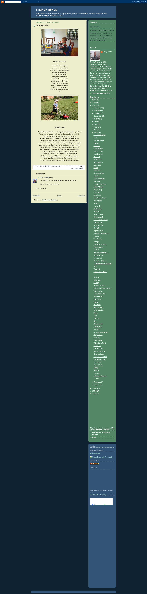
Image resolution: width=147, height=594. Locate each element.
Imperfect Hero (98, 231)
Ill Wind (96, 250)
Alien (95, 316)
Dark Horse (97, 195)
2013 (94, 100)
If (94, 274)
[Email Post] (81, 166)
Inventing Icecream (100, 244)
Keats (96, 137)
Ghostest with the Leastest (103, 288)
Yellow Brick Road (100, 343)
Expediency (97, 170)
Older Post (81, 196)
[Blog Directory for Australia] (94, 464)
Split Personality (99, 179)
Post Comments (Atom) (50, 200)
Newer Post (36, 196)
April (96, 130)
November (97, 110)
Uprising (96, 203)
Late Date (97, 176)
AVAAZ (94, 437)
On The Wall (98, 209)
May (95, 127)
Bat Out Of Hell (99, 310)
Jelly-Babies (98, 159)
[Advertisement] (100, 516)
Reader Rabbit (98, 324)
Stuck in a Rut (98, 225)
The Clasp (97, 318)
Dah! (95, 266)
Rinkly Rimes (107, 52)
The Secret (97, 346)
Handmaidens (98, 162)
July (95, 121)
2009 (94, 391)
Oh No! (96, 168)
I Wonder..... (98, 236)
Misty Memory (98, 335)
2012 (94, 103)
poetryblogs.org (95, 453)
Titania (96, 302)
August (96, 119)
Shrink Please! (98, 296)
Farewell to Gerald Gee (101, 233)
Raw (95, 321)
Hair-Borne (97, 305)
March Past (97, 299)
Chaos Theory (98, 151)
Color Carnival (78, 168)
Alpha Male (97, 165)
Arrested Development (101, 332)
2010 (94, 388)
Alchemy (96, 277)
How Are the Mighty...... (101, 252)
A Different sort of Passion (102, 264)
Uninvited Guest (99, 173)
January (97, 385)
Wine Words (98, 239)
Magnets (96, 143)
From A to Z (97, 362)
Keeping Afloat (98, 247)
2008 (94, 394)
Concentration (98, 148)
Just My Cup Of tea (100, 272)
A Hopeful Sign (98, 255)
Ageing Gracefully (99, 351)
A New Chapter (98, 187)
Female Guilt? (98, 222)
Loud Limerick (98, 154)
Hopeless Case (99, 354)
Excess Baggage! (99, 135)
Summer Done (98, 214)
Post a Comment (40, 188)
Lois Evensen (45, 177)
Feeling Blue (98, 327)
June (96, 124)
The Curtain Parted (100, 198)
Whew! (96, 313)
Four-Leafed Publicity (101, 220)
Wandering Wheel (99, 285)
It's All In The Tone (100, 184)
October (97, 113)
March (96, 132)
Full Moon (97, 181)
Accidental (97, 329)
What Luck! (97, 211)
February (97, 382)
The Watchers (98, 348)
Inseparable (97, 206)
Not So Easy (98, 190)
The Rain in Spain (99, 359)
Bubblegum (97, 280)
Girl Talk (96, 228)
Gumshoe (97, 373)
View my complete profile (101, 93)
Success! (97, 337)
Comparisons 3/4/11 (100, 357)
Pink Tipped (98, 200)
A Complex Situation (100, 376)
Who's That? (98, 258)
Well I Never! (98, 291)
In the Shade (98, 340)
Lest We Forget (99, 140)
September (98, 116)
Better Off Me (98, 365)
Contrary (96, 283)
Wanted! (96, 370)
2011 (94, 105)
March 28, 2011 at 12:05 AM (49, 184)
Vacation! (97, 157)
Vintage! (96, 242)
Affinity (96, 368)
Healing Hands (98, 307)
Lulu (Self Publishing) (99, 495)
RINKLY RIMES (46, 10)
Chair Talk (97, 192)
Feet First (97, 146)
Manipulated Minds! (100, 261)
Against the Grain (99, 294)
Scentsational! (98, 217)
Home (59, 196)
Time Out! (97, 269)
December (97, 108)
